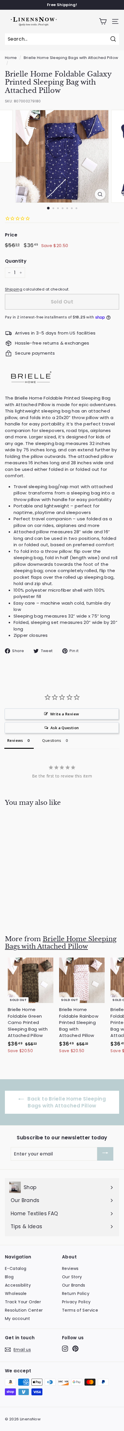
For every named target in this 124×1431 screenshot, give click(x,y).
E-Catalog (15, 1268)
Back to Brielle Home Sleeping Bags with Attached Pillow (66, 1102)
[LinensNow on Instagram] (65, 1349)
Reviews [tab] (15, 740)
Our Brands (73, 1285)
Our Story (72, 1277)
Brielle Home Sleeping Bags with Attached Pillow (71, 57)
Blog (9, 1277)
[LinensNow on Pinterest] (75, 1349)
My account (17, 1318)
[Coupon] (105, 1153)
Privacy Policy (76, 1302)
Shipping (13, 289)
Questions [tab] (51, 740)
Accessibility (18, 1285)
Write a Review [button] (64, 714)
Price (11, 235)
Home (11, 57)
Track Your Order (23, 1302)
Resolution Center (24, 1310)
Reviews (70, 1268)
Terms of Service (80, 1310)
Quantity (16, 261)
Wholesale (16, 1293)
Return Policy (75, 1293)
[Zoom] (100, 194)
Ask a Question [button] (64, 727)
